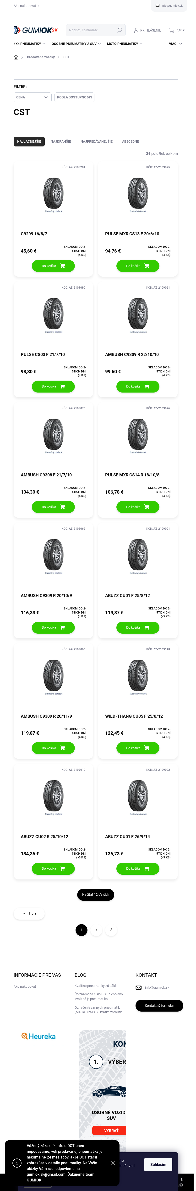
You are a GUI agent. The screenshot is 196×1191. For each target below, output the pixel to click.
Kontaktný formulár (159, 1010)
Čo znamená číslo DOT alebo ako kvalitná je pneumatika (99, 1001)
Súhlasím (158, 1164)
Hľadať (119, 30)
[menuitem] (30, 44)
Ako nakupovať (25, 6)
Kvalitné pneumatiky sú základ (97, 990)
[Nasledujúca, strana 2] (96, 935)
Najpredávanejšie (97, 146)
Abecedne (130, 146)
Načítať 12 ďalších (95, 899)
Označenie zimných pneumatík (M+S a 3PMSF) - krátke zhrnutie (98, 1014)
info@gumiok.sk (157, 992)
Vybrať (111, 1135)
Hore (32, 918)
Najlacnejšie (29, 146)
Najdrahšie (61, 146)
